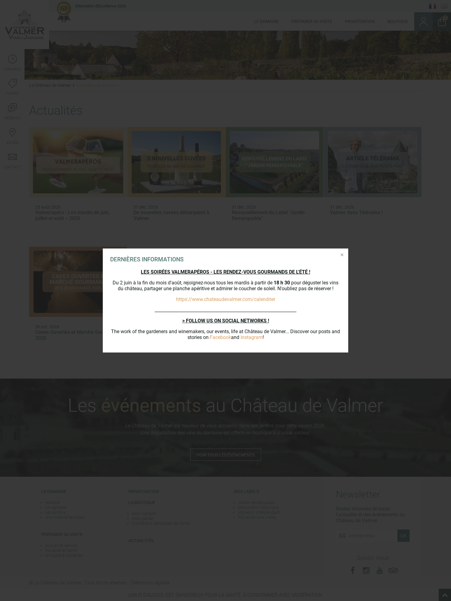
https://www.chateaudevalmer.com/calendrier (225, 299)
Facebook (220, 337)
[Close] (341, 255)
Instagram (252, 337)
